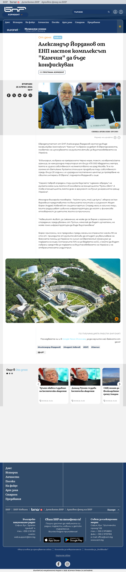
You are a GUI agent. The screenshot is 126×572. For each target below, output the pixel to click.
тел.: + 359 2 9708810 (101, 531)
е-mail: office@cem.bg (102, 537)
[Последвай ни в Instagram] (67, 564)
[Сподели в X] (14, 95)
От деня (44, 37)
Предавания (13, 499)
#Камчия (95, 347)
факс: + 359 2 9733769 (101, 534)
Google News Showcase (74, 339)
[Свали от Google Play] (74, 540)
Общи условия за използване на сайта (34, 549)
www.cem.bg (97, 540)
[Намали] (119, 137)
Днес (9, 468)
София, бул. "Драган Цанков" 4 (25, 526)
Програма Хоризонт (53, 72)
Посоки (10, 481)
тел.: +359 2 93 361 (26, 531)
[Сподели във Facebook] (9, 95)
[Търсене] (109, 12)
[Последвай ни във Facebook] (59, 564)
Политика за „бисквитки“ (96, 549)
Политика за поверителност (68, 549)
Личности (12, 476)
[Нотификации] (115, 12)
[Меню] (120, 26)
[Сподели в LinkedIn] (20, 95)
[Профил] (121, 12)
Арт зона (12, 490)
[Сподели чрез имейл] (30, 95)
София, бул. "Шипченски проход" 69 (103, 526)
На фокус (12, 485)
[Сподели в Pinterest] (25, 95)
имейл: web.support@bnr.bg (24, 535)
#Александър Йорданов (49, 347)
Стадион (11, 494)
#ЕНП (85, 347)
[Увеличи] (115, 137)
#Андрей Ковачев (71, 347)
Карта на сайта (63, 555)
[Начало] (15, 9)
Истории (12, 472)
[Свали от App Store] (52, 540)
